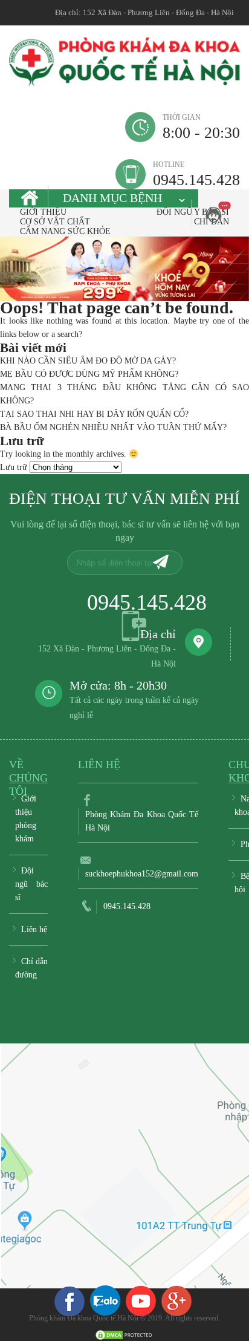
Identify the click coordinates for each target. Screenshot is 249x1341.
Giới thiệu (43, 212)
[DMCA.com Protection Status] (124, 1334)
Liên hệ (34, 929)
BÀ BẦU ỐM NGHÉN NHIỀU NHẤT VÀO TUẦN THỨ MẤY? (113, 427)
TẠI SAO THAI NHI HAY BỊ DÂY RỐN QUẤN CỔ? (94, 414)
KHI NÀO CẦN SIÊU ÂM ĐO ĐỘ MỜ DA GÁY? (88, 360)
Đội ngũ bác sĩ (31, 884)
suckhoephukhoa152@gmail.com (141, 873)
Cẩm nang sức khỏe (65, 231)
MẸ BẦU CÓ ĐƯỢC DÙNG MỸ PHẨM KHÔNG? (89, 374)
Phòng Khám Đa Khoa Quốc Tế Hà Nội (141, 821)
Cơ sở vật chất (55, 221)
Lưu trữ (13, 467)
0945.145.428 (196, 174)
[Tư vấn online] (176, 1300)
